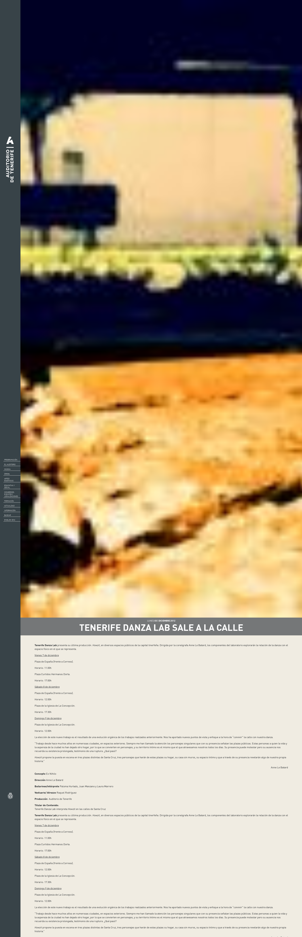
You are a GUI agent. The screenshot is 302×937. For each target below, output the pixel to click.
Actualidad (9, 506)
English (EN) (9, 520)
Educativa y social (9, 486)
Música (7, 469)
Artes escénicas (8, 480)
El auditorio (9, 464)
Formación (9, 501)
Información (10, 510)
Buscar (7, 515)
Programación (10, 460)
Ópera (7, 474)
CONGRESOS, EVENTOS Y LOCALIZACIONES (11, 494)
